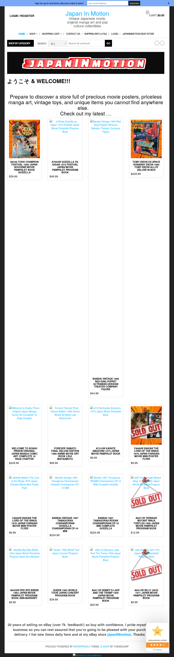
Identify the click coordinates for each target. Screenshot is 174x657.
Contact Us (73, 33)
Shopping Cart (51, 33)
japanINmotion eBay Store (138, 33)
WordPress (81, 646)
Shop (32, 33)
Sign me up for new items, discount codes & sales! (59, 3)
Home (22, 33)
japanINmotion (119, 634)
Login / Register (22, 16)
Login (114, 33)
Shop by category (19, 43)
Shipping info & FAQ (95, 33)
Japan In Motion (87, 13)
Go (108, 43)
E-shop (104, 646)
